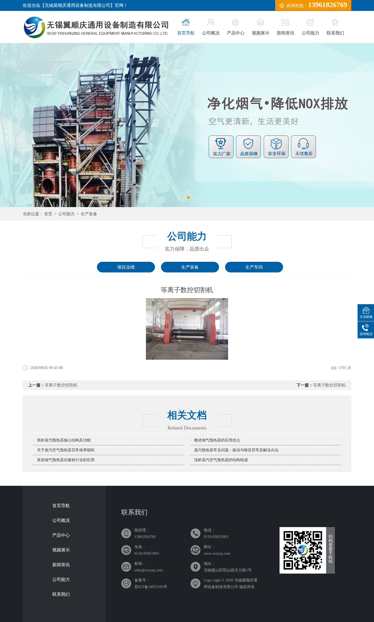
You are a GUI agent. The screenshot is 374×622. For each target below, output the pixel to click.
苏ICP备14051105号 (150, 587)
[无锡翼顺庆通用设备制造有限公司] (187, 125)
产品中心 (235, 33)
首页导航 (186, 33)
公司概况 (211, 33)
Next (345, 125)
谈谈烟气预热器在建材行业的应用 (65, 460)
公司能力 (310, 33)
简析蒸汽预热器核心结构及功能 (64, 440)
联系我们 (335, 33)
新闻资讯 (285, 33)
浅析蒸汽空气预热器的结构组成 (221, 460)
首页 (48, 214)
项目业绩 (126, 267)
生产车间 (254, 267)
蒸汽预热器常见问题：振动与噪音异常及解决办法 (236, 450)
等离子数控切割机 (61, 385)
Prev (28, 125)
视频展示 (260, 33)
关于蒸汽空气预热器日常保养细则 (65, 450)
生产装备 (89, 214)
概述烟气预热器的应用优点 (217, 440)
